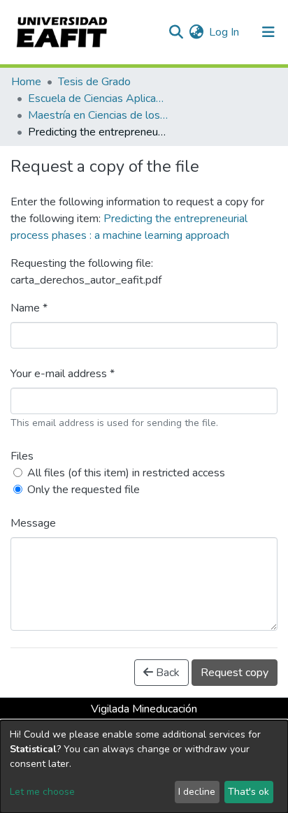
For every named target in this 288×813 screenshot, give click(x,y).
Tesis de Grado (94, 81)
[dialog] (144, 766)
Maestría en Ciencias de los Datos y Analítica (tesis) (98, 115)
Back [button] (166, 672)
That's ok (248, 791)
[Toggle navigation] (268, 32)
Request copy (234, 672)
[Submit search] (176, 32)
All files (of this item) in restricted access (126, 473)
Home (26, 81)
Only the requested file (83, 489)
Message (33, 523)
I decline (196, 791)
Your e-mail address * (62, 373)
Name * (29, 308)
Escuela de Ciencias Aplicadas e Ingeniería (98, 98)
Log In (224, 32)
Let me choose (42, 791)
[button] (196, 32)
